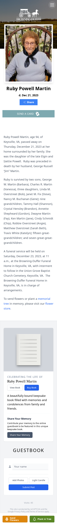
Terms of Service (37, 511)
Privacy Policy (20, 511)
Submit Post (28, 487)
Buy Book (31, 387)
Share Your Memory (20, 434)
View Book (15, 387)
